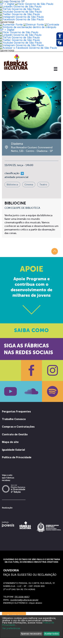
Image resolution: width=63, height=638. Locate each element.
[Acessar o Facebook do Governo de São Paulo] (28, 47)
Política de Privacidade (16, 457)
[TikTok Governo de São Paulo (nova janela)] (20, 9)
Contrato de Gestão (15, 434)
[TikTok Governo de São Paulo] (20, 37)
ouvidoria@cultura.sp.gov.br (24, 599)
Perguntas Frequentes (16, 411)
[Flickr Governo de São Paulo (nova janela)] (34, 3)
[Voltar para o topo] (54, 251)
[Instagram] (52, 370)
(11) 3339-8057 (22, 596)
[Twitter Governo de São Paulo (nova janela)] (20, 14)
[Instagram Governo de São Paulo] (22, 16)
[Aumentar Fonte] (11, 24)
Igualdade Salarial (13, 449)
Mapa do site (10, 442)
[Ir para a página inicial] (16, 69)
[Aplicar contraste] (52, 24)
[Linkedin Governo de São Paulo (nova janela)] (21, 6)
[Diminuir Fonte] (33, 24)
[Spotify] (52, 391)
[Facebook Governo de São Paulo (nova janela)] (22, 19)
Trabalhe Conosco (14, 419)
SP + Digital (7, 3)
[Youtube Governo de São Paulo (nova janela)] (21, 11)
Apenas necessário (31, 633)
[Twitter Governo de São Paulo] (20, 40)
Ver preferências (11, 628)
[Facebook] (31, 370)
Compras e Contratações (18, 426)
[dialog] (31, 626)
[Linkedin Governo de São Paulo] (21, 34)
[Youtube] (10, 391)
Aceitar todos (51, 633)
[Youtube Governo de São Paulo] (21, 42)
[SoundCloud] (31, 391)
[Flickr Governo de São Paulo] (19, 32)
